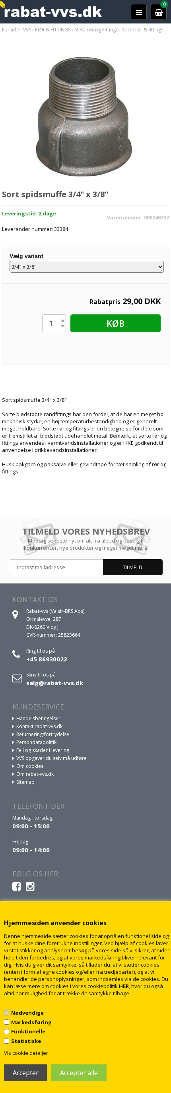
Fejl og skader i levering (42, 750)
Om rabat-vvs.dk (35, 774)
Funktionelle (28, 1031)
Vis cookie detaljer (26, 1052)
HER (124, 986)
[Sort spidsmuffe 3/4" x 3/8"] (85, 116)
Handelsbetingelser (38, 718)
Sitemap (25, 782)
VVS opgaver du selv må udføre (51, 758)
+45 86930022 (46, 659)
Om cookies (29, 766)
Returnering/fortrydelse (42, 734)
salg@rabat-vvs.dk (54, 683)
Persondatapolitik (36, 742)
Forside (10, 29)
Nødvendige (27, 1012)
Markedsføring (31, 1022)
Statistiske (26, 1041)
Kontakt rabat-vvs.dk (39, 726)
